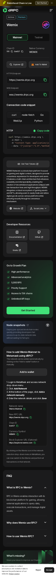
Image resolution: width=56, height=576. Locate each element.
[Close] (52, 3)
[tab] (17, 37)
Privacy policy (14, 574)
